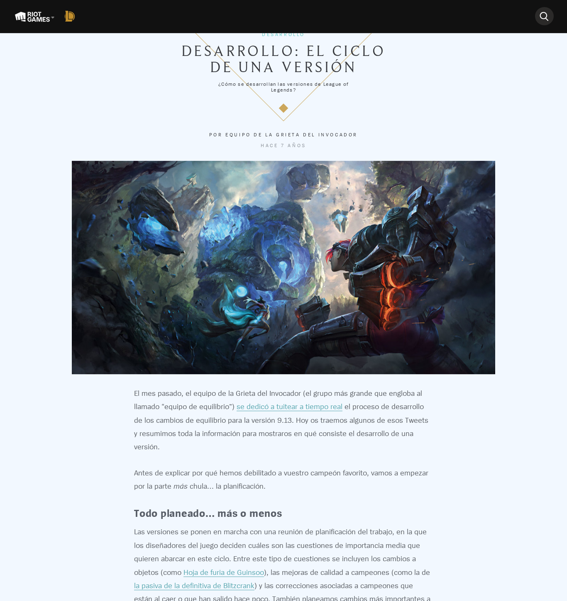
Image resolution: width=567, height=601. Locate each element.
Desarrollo (283, 34)
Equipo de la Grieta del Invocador (291, 135)
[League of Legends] (71, 16)
